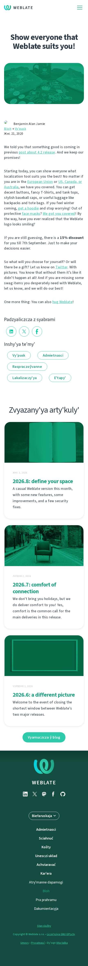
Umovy (24, 943)
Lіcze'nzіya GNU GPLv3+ (61, 934)
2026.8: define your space (43, 481)
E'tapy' (60, 377)
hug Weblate (62, 301)
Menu (79, 7)
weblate (44, 782)
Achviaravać (46, 864)
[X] (35, 794)
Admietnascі (53, 355)
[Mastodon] (44, 794)
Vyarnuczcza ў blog (44, 737)
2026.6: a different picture (44, 694)
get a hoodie (28, 208)
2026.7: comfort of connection (34, 588)
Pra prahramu (46, 899)
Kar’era (46, 873)
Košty (46, 847)
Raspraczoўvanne (27, 366)
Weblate (23, 7)
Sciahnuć (46, 838)
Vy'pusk (20, 128)
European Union (40, 181)
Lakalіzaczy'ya (24, 377)
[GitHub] (63, 794)
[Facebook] (53, 794)
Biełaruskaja (42, 815)
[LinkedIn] (25, 794)
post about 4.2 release (37, 152)
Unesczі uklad (46, 855)
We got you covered (59, 213)
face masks (31, 213)
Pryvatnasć (38, 943)
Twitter (61, 267)
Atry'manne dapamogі (46, 882)
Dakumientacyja (46, 908)
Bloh (7, 128)
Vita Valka (62, 943)
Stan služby (44, 926)
